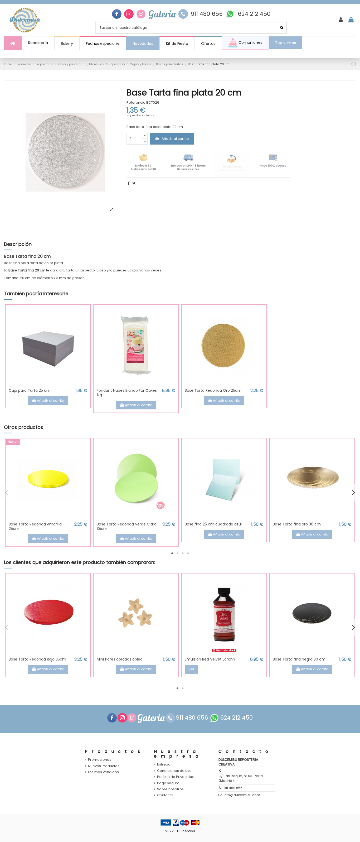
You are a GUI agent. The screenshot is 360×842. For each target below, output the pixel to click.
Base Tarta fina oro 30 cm (297, 524)
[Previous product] (352, 64)
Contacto (165, 795)
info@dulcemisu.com (242, 794)
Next (353, 492)
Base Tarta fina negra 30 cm (299, 659)
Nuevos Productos (103, 766)
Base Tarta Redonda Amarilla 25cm (35, 526)
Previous (7, 492)
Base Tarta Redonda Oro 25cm (213, 390)
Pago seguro (168, 783)
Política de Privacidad (175, 776)
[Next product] (355, 64)
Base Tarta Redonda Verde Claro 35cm (127, 526)
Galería (162, 14)
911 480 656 (207, 14)
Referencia (136, 102)
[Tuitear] (133, 183)
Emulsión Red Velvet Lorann (210, 659)
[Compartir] (128, 183)
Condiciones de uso (174, 770)
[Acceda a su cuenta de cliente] (340, 20)
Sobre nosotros (170, 789)
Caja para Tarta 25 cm (29, 390)
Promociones (99, 759)
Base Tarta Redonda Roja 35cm (37, 659)
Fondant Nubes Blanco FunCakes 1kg (127, 393)
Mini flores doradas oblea (120, 659)
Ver (191, 669)
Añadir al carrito (175, 138)
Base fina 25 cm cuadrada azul (213, 524)
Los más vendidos (103, 772)
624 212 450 (254, 14)
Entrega (164, 764)
